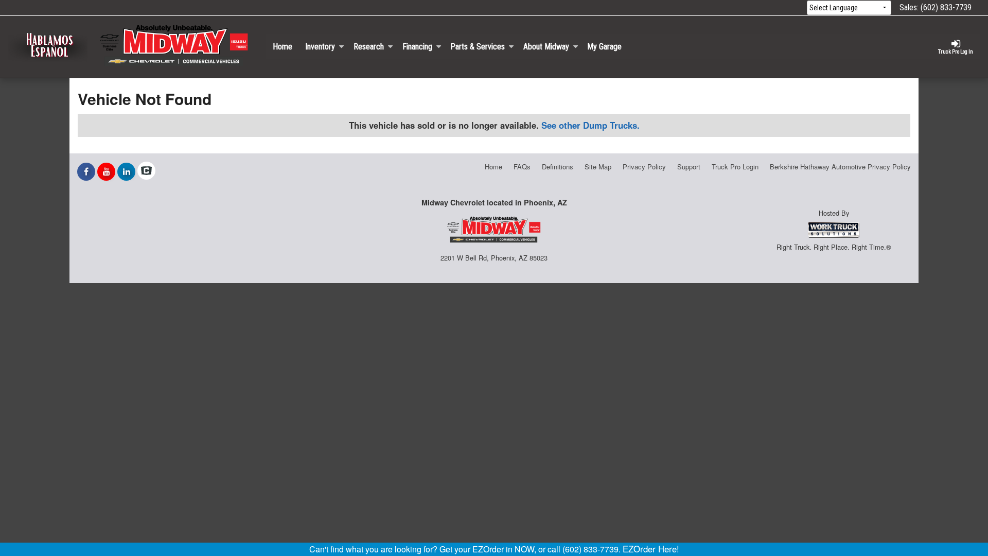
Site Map (598, 166)
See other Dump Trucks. (590, 125)
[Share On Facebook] (86, 171)
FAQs (522, 166)
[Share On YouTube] (106, 171)
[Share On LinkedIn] (126, 171)
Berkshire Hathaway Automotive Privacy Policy (840, 166)
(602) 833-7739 (946, 7)
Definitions (557, 166)
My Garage (604, 46)
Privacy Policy (644, 166)
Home (282, 46)
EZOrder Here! (651, 549)
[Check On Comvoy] (146, 171)
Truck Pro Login (735, 166)
